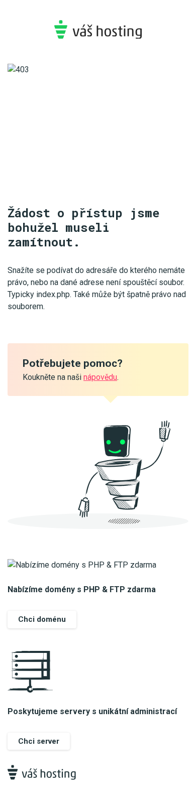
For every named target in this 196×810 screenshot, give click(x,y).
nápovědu (100, 377)
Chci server (38, 741)
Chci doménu (42, 619)
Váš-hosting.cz (98, 29)
